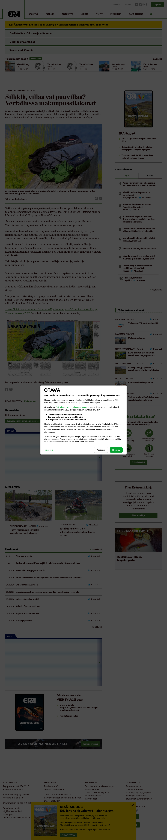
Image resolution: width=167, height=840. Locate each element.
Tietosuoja (48, 450)
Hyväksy (116, 450)
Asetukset (101, 450)
